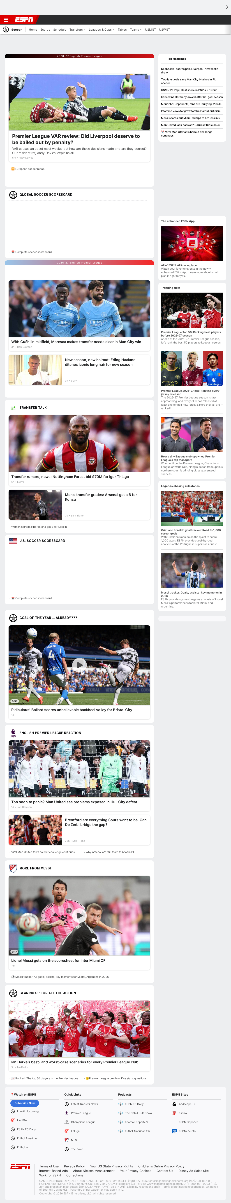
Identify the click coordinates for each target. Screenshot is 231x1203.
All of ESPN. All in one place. (179, 265)
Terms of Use (49, 1166)
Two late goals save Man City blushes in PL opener (188, 81)
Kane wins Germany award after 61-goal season (192, 97)
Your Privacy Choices (135, 1171)
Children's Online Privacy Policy (161, 1166)
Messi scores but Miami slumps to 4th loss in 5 (190, 118)
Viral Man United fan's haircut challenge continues (43, 852)
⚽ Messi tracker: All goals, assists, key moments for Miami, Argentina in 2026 (60, 976)
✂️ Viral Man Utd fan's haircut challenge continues (186, 133)
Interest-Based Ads (53, 1171)
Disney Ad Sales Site (193, 1171)
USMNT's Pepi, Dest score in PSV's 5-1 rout (189, 90)
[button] (216, 20)
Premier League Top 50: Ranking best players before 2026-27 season (191, 333)
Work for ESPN (50, 1175)
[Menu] (6, 20)
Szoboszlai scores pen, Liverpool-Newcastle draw (189, 70)
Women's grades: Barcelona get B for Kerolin (39, 526)
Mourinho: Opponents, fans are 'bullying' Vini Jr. (191, 104)
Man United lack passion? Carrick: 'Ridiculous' (190, 125)
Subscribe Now (25, 1103)
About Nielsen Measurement (94, 1171)
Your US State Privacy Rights (111, 1166)
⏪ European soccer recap (27, 169)
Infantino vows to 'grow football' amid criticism (191, 111)
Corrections (74, 1175)
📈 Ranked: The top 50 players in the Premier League (44, 1078)
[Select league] (13, 7)
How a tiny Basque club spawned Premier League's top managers (188, 458)
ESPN (24, 20)
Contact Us (165, 1171)
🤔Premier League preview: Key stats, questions (116, 1078)
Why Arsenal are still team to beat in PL (110, 852)
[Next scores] (226, 7)
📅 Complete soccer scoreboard (31, 252)
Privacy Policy (74, 1166)
